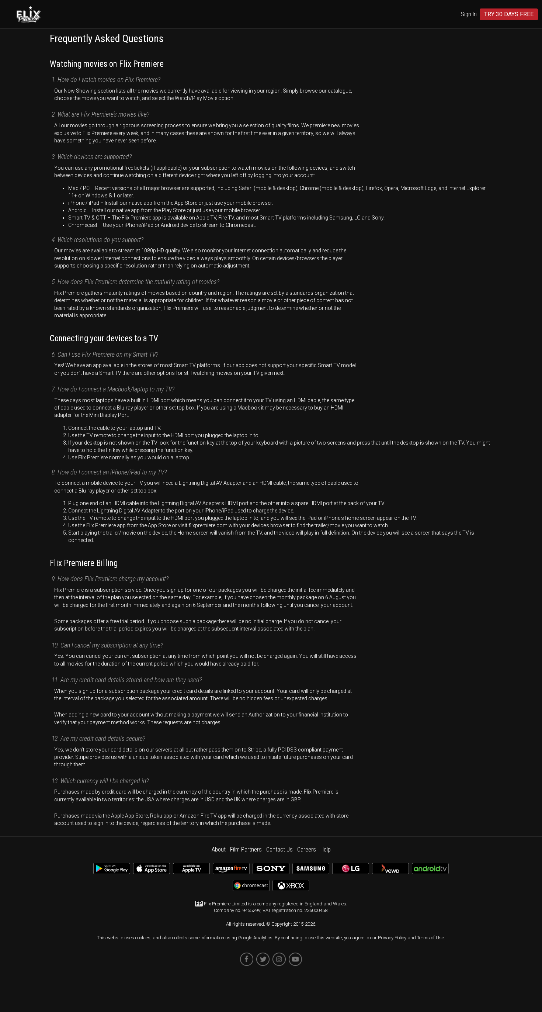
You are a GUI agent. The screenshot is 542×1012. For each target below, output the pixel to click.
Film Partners (246, 849)
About (219, 849)
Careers (306, 849)
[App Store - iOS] (151, 871)
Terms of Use (430, 937)
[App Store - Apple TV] (191, 871)
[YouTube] (295, 959)
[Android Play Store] (112, 871)
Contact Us (279, 849)
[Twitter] (263, 959)
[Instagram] (279, 959)
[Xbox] (291, 888)
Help (325, 849)
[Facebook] (247, 959)
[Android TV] (430, 871)
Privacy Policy (392, 937)
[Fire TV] (231, 871)
